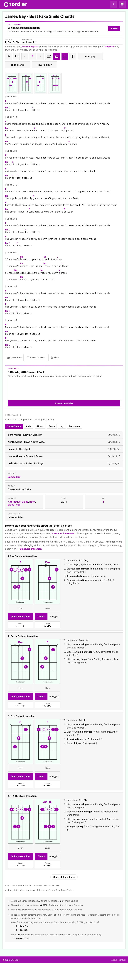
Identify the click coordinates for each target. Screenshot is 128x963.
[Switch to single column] (65, 56)
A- (8, 56)
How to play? (44, 64)
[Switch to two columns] (72, 56)
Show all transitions (64, 877)
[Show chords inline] (48, 56)
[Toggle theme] (114, 4)
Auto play (90, 56)
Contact (122, 960)
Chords (41, 616)
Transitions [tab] (74, 426)
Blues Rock (14, 504)
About (114, 960)
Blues (25, 501)
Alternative (14, 501)
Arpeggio (53, 616)
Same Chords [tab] (14, 426)
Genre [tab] (52, 426)
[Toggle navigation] (122, 4)
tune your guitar (30, 46)
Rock (32, 501)
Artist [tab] (29, 426)
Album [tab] (40, 426)
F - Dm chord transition (29, 548)
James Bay (14, 476)
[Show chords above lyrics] (56, 56)
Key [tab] (62, 426)
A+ (16, 56)
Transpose (108, 46)
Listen (20, 608)
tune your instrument (63, 533)
